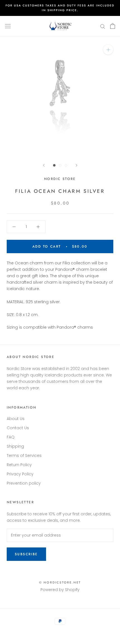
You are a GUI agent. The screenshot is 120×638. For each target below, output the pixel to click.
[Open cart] (112, 26)
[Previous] (44, 165)
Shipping (15, 446)
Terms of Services (24, 455)
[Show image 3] (66, 165)
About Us (16, 418)
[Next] (76, 165)
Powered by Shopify (60, 589)
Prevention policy (24, 483)
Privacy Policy (20, 474)
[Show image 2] (60, 165)
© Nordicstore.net (60, 582)
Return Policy (19, 465)
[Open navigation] (8, 26)
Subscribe (26, 554)
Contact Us (18, 428)
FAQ (11, 437)
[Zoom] (108, 49)
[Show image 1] (54, 165)
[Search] (102, 26)
